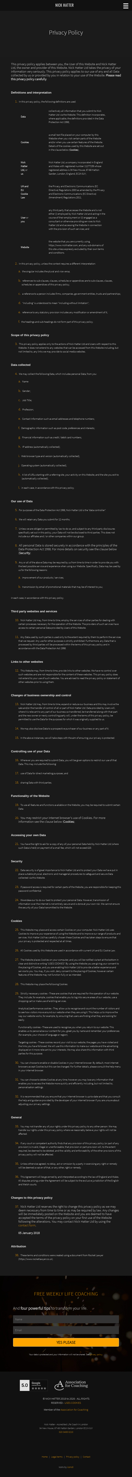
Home (45, 1456)
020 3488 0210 (66, 1431)
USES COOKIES (73, 1402)
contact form (26, 1225)
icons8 (70, 1467)
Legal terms (57, 1456)
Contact (86, 1456)
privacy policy (96, 1354)
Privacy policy (72, 1456)
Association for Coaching (74, 1409)
